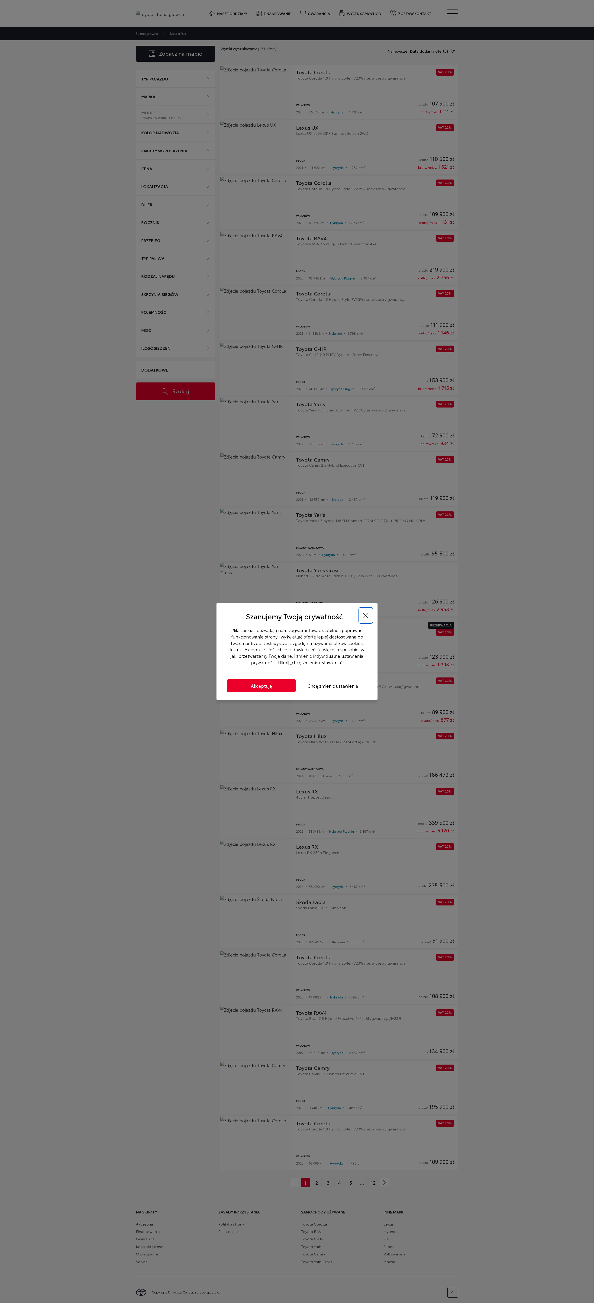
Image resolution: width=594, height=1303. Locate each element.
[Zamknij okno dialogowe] (365, 615)
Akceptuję (261, 686)
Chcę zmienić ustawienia (332, 686)
